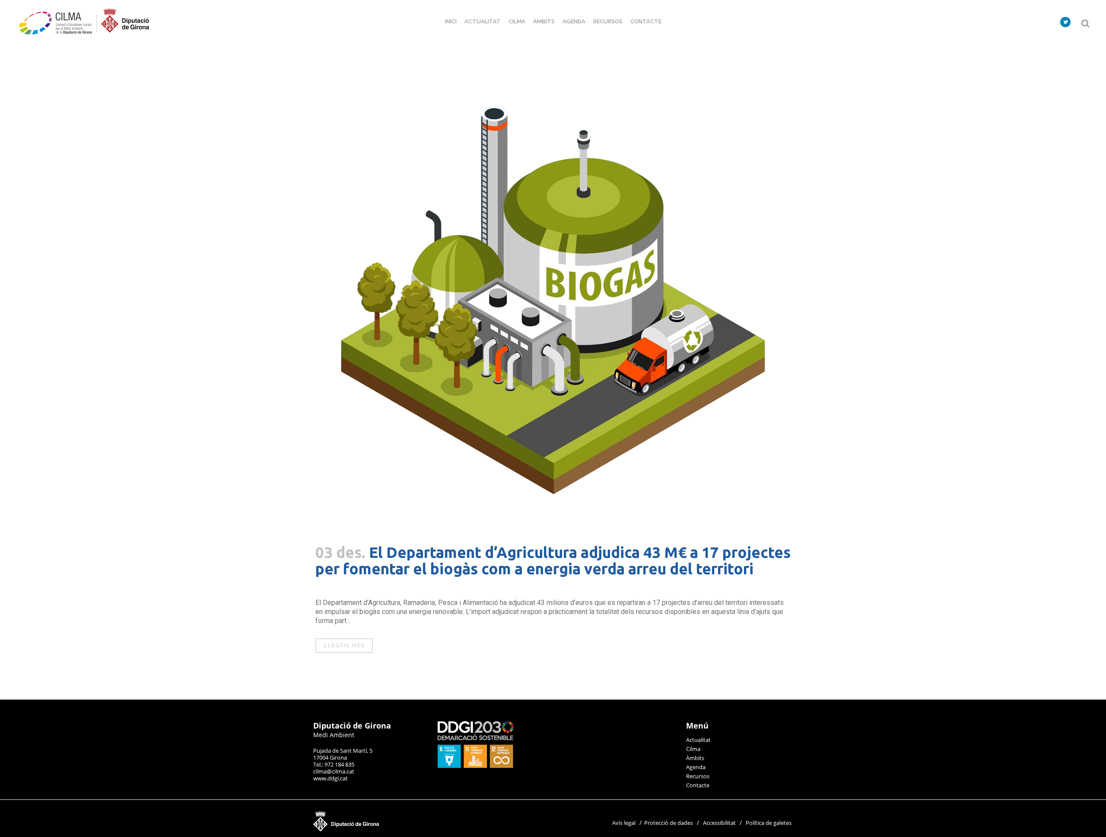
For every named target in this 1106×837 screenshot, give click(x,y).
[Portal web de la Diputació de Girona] (388, 829)
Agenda (696, 767)
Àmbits (695, 758)
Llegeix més (344, 646)
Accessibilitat (719, 823)
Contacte (697, 785)
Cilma (693, 749)
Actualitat (698, 740)
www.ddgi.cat (330, 778)
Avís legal (624, 823)
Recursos (697, 776)
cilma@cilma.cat (333, 771)
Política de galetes (768, 823)
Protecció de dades (668, 823)
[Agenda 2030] (476, 766)
